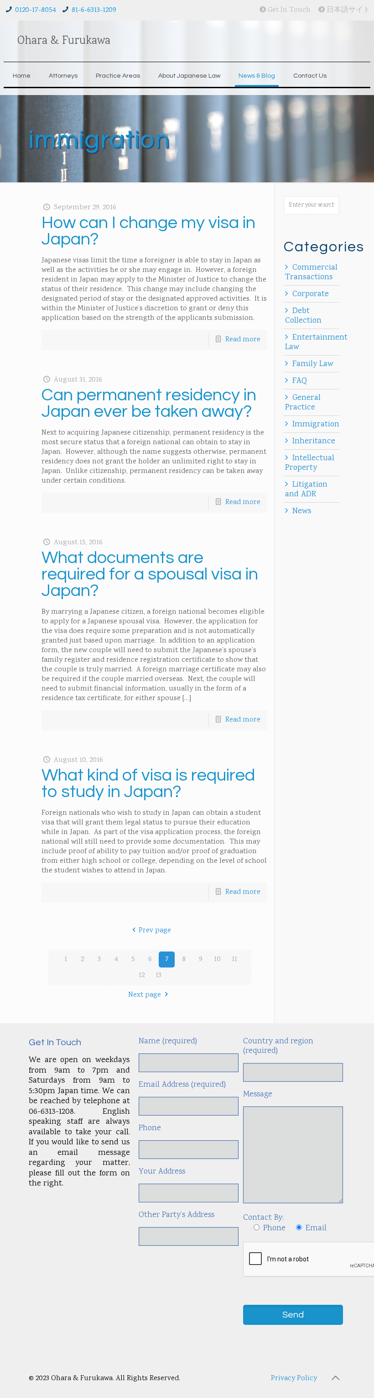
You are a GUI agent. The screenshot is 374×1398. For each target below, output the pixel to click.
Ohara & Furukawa (63, 41)
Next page (144, 995)
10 (217, 959)
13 (158, 975)
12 (142, 975)
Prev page (155, 930)
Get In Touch (288, 10)
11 (234, 959)
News (302, 511)
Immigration (315, 425)
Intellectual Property (309, 463)
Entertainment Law (316, 342)
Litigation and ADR (306, 489)
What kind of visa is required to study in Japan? (148, 783)
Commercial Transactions (311, 272)
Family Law (312, 364)
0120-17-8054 (35, 10)
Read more (242, 340)
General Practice (303, 403)
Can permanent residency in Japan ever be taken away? (149, 403)
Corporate (310, 294)
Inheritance (313, 441)
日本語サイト (347, 10)
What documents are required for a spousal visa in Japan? (150, 574)
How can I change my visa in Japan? (148, 231)
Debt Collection (303, 316)
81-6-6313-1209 (94, 10)
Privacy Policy (294, 1378)
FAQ (299, 381)
